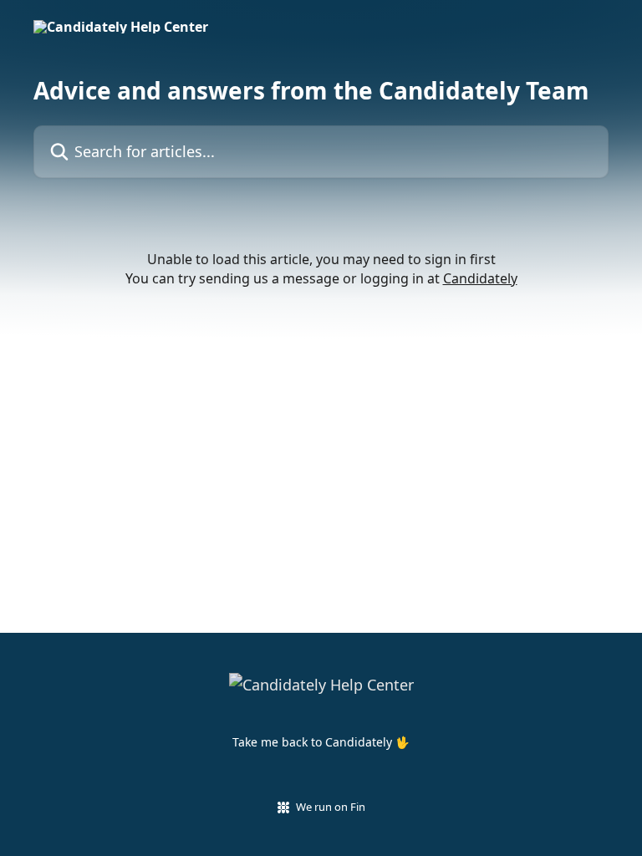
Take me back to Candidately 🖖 (321, 742)
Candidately (480, 278)
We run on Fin (330, 806)
